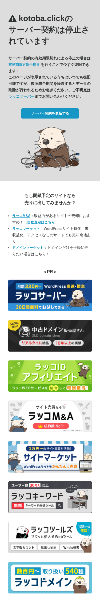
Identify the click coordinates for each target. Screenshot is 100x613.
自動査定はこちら (41, 222)
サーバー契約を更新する (50, 113)
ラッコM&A (21, 216)
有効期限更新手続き (24, 65)
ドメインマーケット (27, 248)
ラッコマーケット (26, 229)
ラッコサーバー (22, 96)
